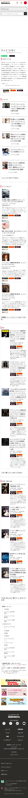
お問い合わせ (4, 774)
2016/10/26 (5, 205)
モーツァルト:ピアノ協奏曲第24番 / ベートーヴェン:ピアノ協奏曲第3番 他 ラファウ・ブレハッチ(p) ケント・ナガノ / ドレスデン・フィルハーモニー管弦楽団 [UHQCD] (18, 335)
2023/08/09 (16, 489)
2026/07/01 (16, 371)
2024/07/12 (16, 452)
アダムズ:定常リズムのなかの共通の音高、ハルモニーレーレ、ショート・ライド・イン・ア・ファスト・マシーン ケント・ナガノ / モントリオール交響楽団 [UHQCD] (18, 393)
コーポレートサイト (14, 754)
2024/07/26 (16, 421)
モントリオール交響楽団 (9, 620)
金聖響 (6, 633)
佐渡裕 (6, 645)
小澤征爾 (6, 630)
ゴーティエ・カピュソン (9, 639)
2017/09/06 (16, 512)
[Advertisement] (14, 32)
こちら (19, 664)
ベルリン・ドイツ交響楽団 (9, 616)
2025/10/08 (16, 400)
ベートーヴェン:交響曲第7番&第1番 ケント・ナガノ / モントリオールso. (14, 294)
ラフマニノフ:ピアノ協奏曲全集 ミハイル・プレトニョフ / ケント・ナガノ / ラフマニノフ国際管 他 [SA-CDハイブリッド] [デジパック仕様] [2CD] (18, 414)
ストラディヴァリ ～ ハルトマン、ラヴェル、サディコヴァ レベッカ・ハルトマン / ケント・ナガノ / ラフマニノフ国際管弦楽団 (18, 365)
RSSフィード (4, 770)
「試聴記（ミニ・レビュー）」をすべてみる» (13, 318)
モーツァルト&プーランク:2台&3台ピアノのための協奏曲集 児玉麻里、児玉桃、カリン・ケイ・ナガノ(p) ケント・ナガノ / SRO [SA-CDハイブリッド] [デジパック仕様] (18, 444)
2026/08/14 (16, 344)
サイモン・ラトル (8, 642)
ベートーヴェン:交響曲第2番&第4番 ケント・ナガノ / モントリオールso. (14, 263)
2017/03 (15, 559)
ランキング (20, 736)
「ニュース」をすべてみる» (10, 178)
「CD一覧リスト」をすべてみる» (11, 472)
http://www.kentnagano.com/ (12, 85)
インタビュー (7, 740)
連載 (7, 736)
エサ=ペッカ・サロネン (9, 627)
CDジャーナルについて (6, 763)
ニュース (7, 729)
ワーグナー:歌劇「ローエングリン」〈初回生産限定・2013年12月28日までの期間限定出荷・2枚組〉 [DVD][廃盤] (18, 571)
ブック (8, 733)
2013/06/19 (16, 578)
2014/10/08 (5, 268)
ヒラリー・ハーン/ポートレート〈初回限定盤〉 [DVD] (17, 485)
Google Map (14, 751)
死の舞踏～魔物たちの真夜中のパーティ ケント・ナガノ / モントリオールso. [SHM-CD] (13, 200)
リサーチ (20, 733)
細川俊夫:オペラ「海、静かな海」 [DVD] (18, 554)
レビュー (20, 740)
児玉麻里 (6, 609)
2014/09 (9, 235)
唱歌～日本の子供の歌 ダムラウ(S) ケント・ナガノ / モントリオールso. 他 (14, 231)
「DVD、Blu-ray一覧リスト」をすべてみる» (13, 599)
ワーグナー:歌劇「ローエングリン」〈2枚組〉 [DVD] (17, 508)
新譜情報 (20, 729)
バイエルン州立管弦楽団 (9, 612)
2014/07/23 (5, 299)
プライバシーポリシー (6, 767)
